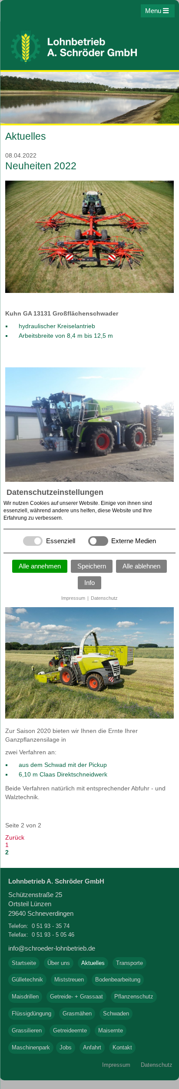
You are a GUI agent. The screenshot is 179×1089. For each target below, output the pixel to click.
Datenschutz (104, 598)
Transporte (129, 963)
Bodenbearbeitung (117, 979)
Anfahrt (92, 1047)
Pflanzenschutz (133, 996)
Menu (154, 10)
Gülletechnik (27, 979)
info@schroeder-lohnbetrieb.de (51, 948)
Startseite (24, 963)
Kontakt (122, 1047)
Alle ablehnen (141, 566)
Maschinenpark (31, 1047)
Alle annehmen (40, 566)
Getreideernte (70, 1030)
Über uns (58, 963)
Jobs (66, 1047)
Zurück (14, 837)
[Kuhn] (89, 291)
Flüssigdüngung (31, 1013)
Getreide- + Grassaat (76, 996)
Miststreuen (69, 979)
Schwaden (116, 1013)
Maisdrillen (25, 996)
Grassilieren (27, 1030)
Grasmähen (77, 1013)
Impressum (73, 598)
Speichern (91, 566)
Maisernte (110, 1030)
